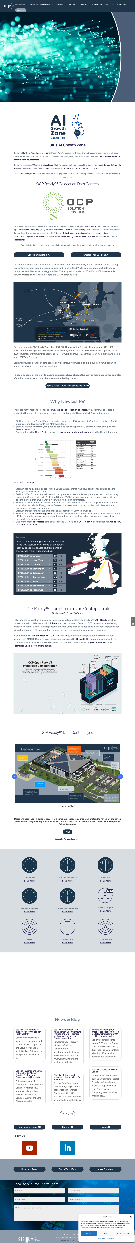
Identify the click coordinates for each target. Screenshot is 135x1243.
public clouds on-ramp (94, 362)
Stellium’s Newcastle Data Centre (104, 1070)
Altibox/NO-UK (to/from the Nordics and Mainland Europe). (72, 168)
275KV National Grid (67, 274)
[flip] (67, 101)
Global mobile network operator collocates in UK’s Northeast (67, 1077)
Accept (88, 1233)
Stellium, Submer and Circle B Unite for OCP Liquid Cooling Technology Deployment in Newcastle (29, 1074)
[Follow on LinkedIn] (67, 1148)
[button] (131, 1217)
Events (104, 1127)
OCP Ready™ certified (43, 347)
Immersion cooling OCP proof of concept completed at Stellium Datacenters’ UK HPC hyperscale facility (105, 1032)
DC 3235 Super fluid (51, 635)
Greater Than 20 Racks (94, 254)
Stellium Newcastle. (26, 429)
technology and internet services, (34, 236)
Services (60, 4)
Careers (66, 1127)
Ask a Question (105, 1169)
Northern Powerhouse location (35, 153)
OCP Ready (49, 732)
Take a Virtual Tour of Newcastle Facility (66, 385)
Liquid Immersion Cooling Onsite (81, 608)
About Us (83, 4)
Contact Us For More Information (67, 839)
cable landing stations (27, 173)
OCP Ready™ (92, 226)
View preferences (123, 1233)
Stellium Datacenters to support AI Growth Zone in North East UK (28, 1031)
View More (67, 1113)
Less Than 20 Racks (37, 254)
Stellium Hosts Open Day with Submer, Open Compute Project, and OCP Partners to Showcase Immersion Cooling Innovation (67, 1034)
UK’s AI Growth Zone (67, 145)
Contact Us (21, 10)
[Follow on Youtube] (29, 1148)
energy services (101, 233)
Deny (106, 1233)
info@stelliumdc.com (67, 1241)
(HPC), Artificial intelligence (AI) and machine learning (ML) (65, 229)
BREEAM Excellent (29, 357)
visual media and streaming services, (65, 236)
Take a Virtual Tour (67, 1169)
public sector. (19, 240)
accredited (38, 521)
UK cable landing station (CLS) (45, 165)
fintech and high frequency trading (69, 233)
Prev (14, 776)
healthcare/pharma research (94, 236)
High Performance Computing (27, 229)
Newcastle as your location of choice (68, 409)
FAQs (67, 832)
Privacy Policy (110, 1238)
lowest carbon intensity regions (76, 432)
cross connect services (45, 366)
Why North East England (100, 4)
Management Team (28, 1127)
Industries (71, 4)
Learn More (29, 881)
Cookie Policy (101, 1238)
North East (40, 432)
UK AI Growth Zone (119, 4)
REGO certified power (25, 274)
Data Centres (20, 4)
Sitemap (66, 1234)
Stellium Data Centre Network (40, 4)
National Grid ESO (27, 483)
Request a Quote (29, 1169)
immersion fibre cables (32, 645)
